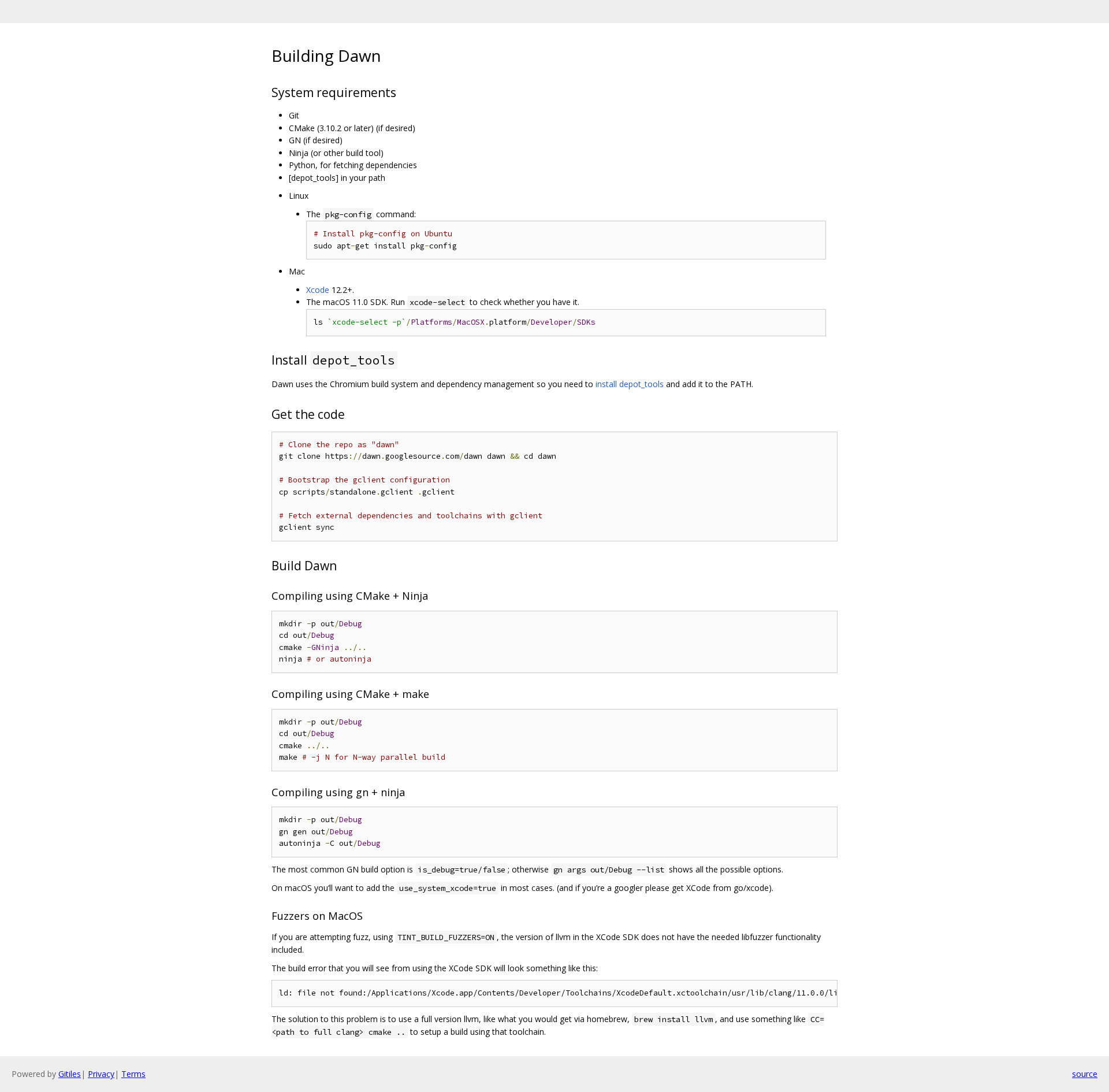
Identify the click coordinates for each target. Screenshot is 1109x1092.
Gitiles (69, 1073)
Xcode (317, 289)
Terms (133, 1073)
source (1084, 1073)
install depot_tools (630, 383)
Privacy (101, 1073)
